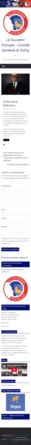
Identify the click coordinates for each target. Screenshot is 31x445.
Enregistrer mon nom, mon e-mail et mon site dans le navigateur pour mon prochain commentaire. (15, 241)
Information (7, 97)
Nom (3, 210)
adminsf (14, 109)
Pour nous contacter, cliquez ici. (14, 257)
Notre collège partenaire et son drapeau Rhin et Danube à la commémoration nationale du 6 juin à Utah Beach (15, 156)
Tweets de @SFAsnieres (8, 385)
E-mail (3, 218)
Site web (4, 227)
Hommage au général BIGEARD (17, 165)
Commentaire (6, 186)
